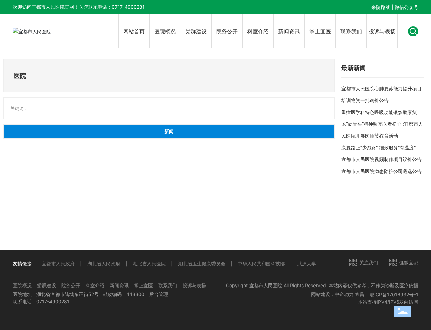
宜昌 (359, 294)
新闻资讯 (119, 285)
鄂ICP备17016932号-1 (394, 294)
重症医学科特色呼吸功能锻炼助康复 (379, 112)
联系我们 (167, 285)
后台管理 (158, 294)
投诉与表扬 (194, 285)
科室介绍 (95, 285)
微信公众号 (406, 7)
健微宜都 (408, 262)
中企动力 (344, 294)
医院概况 (22, 285)
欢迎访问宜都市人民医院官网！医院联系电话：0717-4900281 (79, 7)
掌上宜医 (143, 285)
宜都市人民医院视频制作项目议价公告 (381, 159)
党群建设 (46, 285)
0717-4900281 (52, 301)
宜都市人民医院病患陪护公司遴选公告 (381, 171)
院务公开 (70, 285)
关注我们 (368, 262)
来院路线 (380, 7)
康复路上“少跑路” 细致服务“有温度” (378, 147)
